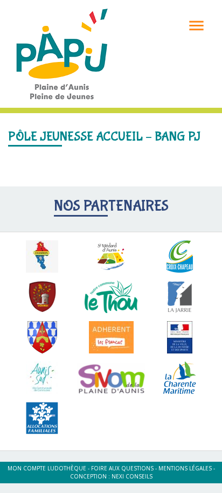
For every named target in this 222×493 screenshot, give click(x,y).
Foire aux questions (122, 468)
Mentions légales (185, 468)
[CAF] (42, 418)
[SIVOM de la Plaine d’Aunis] (111, 378)
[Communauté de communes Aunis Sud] (42, 378)
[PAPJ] (62, 53)
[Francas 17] (111, 337)
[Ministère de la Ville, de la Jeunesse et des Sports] (180, 337)
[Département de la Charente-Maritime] (180, 378)
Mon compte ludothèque (47, 468)
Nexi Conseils (132, 476)
